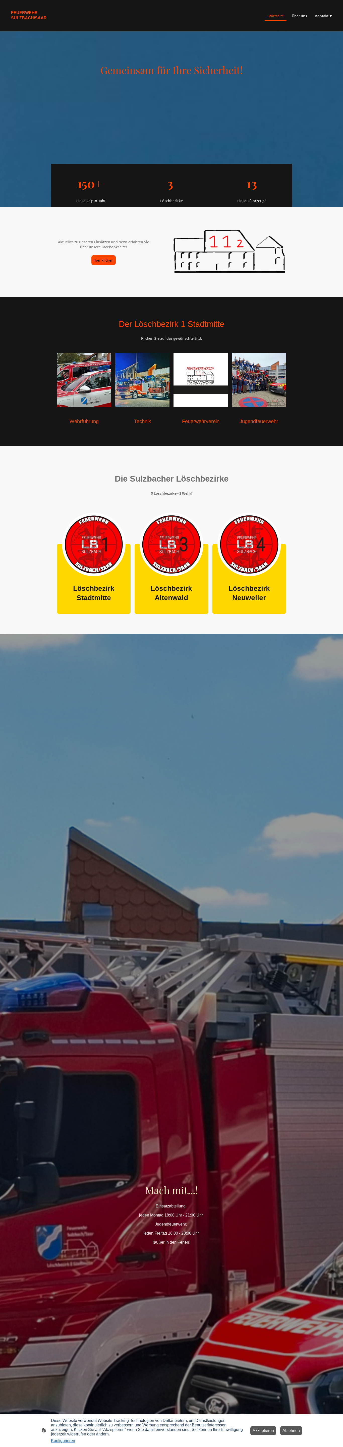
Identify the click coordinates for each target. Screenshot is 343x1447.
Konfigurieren (63, 1440)
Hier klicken (103, 260)
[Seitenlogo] (32, 25)
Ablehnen (291, 1430)
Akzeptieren (263, 1430)
